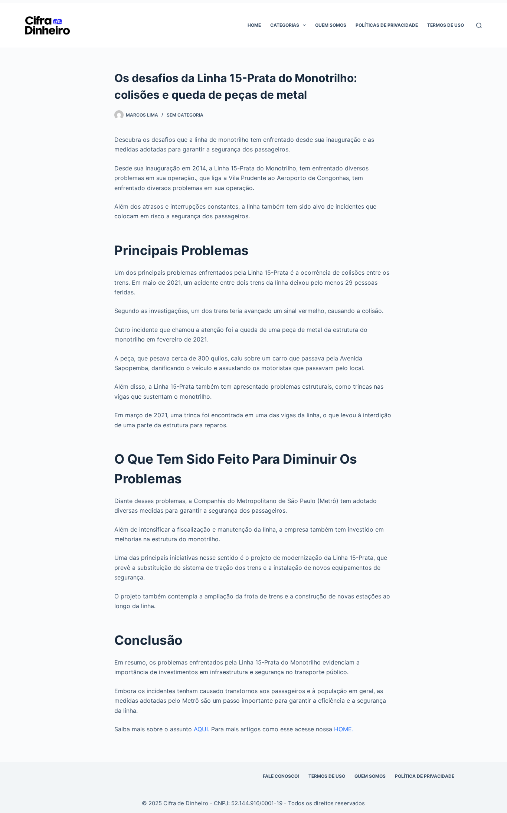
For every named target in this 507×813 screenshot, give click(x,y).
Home (254, 25)
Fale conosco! (281, 776)
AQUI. (201, 729)
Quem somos (330, 25)
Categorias (284, 25)
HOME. (343, 729)
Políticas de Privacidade (387, 25)
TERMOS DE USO (326, 776)
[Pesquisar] (479, 25)
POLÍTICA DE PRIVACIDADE (424, 776)
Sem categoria (185, 115)
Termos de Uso (445, 25)
